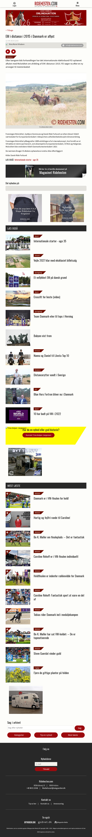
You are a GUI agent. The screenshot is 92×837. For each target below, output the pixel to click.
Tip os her (32, 803)
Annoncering (59, 803)
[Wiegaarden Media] (61, 822)
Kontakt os (45, 803)
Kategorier (19, 735)
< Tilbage (9, 30)
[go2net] (45, 822)
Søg (79, 728)
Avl (36, 389)
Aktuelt (37, 255)
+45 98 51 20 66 (32, 788)
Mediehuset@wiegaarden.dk (53, 788)
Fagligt (37, 668)
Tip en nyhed (46, 735)
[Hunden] (30, 822)
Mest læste (73, 735)
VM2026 (37, 493)
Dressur (37, 351)
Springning (38, 273)
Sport (37, 236)
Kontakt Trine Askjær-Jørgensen (38, 435)
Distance (10, 57)
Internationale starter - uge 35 (26, 159)
